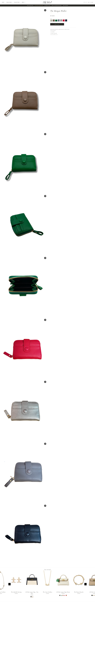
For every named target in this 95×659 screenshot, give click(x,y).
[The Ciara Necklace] (47, 580)
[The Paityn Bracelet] (78, 580)
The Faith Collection (39, 5)
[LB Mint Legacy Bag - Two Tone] (31, 580)
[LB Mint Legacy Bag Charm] (63, 580)
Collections (17, 2)
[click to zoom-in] (45, 10)
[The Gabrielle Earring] (16, 580)
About (23, 2)
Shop (3, 2)
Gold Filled (9, 2)
